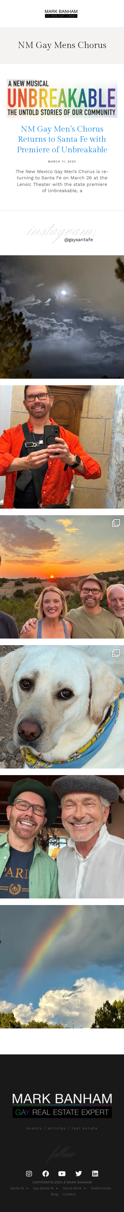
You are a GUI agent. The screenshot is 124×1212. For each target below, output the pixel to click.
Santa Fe (17, 1188)
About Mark (72, 1188)
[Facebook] (45, 1174)
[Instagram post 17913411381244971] (62, 707)
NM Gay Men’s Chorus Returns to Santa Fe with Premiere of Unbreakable (62, 139)
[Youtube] (62, 1174)
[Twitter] (78, 1174)
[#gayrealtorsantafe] (62, 447)
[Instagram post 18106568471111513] (62, 836)
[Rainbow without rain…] (62, 966)
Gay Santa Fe (43, 1188)
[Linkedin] (95, 1174)
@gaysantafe (78, 239)
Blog (54, 1194)
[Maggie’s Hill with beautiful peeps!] (62, 577)
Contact (69, 1194)
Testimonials (101, 1188)
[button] (13, 13)
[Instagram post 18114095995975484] (62, 317)
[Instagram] (29, 1174)
